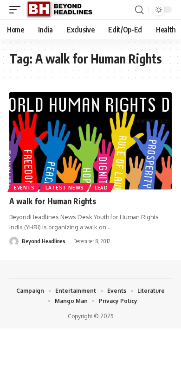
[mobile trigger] (17, 9)
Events (24, 187)
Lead (101, 187)
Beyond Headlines (43, 241)
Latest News (64, 187)
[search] (139, 10)
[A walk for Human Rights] (90, 140)
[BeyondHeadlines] (63, 9)
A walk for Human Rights (52, 201)
